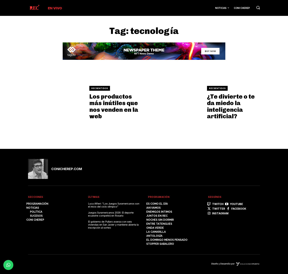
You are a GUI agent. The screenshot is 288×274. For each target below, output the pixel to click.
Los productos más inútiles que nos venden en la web (113, 106)
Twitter (218, 208)
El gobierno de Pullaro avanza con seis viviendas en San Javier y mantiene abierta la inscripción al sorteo (113, 224)
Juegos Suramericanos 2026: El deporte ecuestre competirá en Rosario (111, 214)
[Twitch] (209, 204)
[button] (258, 8)
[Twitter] (209, 209)
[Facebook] (228, 209)
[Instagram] (209, 213)
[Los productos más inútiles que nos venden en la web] (56, 102)
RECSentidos (99, 88)
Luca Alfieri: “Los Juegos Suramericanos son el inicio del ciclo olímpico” (113, 205)
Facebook (238, 208)
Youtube (236, 204)
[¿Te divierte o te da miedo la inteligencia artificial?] (174, 102)
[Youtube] (226, 204)
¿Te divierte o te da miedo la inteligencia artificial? (231, 106)
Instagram (220, 213)
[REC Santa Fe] (34, 8)
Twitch (218, 204)
